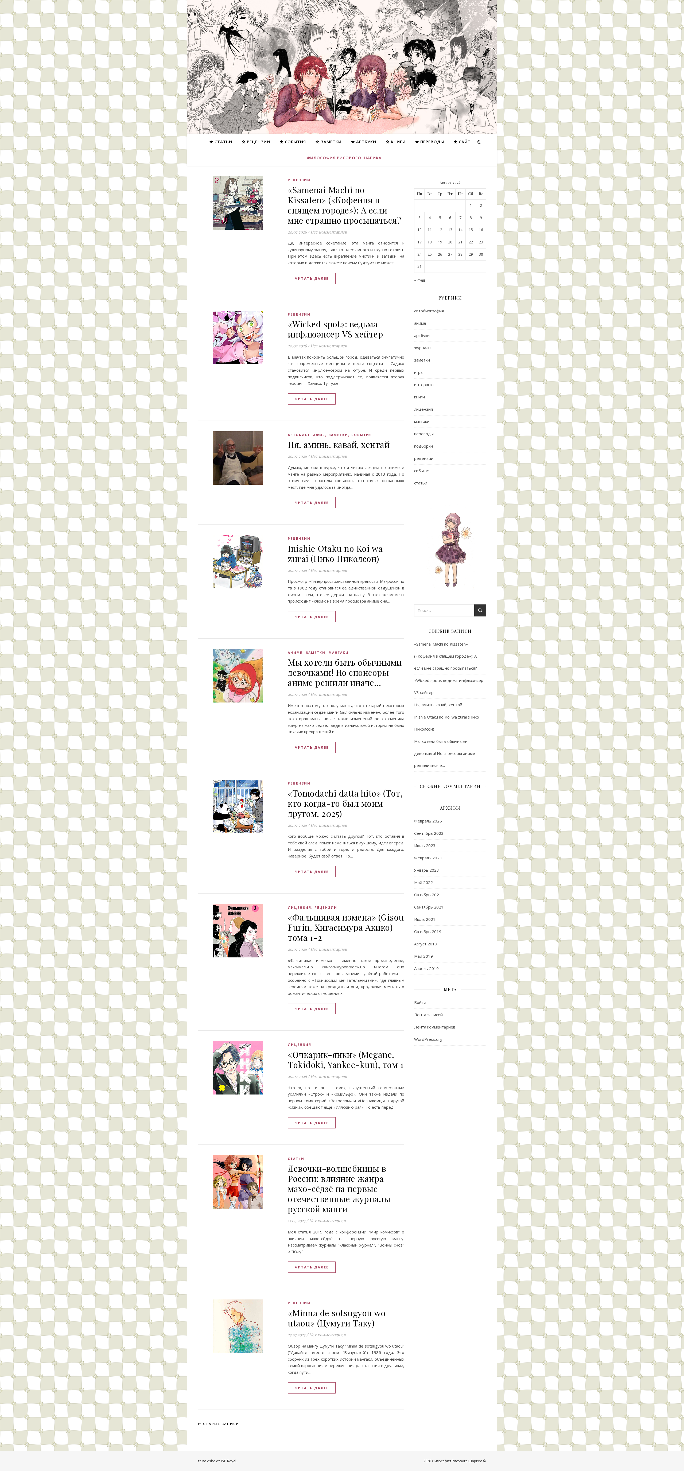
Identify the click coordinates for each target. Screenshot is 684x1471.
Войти (420, 1002)
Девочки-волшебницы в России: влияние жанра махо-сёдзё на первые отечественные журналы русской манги (339, 1188)
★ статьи (220, 141)
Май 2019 (423, 956)
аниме (295, 652)
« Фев (419, 280)
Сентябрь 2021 (429, 907)
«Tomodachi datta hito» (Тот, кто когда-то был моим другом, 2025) (345, 803)
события (361, 435)
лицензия (299, 907)
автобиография (306, 435)
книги (419, 396)
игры (418, 372)
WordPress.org (428, 1039)
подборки (423, 446)
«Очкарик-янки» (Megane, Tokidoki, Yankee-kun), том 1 (345, 1059)
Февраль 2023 (428, 857)
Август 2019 (425, 943)
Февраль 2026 (428, 821)
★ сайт (462, 141)
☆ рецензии (256, 141)
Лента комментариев (434, 1027)
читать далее (312, 278)
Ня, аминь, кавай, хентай (339, 444)
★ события (293, 141)
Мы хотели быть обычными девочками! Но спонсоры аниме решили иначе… (345, 672)
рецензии (299, 180)
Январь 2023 (426, 870)
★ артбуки (363, 141)
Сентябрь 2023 (429, 833)
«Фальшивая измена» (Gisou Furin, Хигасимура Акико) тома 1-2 (346, 927)
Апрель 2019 (426, 968)
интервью (424, 384)
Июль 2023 (425, 845)
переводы (424, 433)
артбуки (422, 335)
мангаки (339, 652)
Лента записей (428, 1014)
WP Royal (228, 1460)
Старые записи (220, 1423)
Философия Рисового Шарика (344, 157)
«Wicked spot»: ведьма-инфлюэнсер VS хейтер (335, 329)
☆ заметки (328, 141)
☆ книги (396, 141)
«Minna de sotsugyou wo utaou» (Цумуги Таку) (337, 1318)
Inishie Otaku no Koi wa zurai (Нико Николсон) (335, 553)
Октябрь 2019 (427, 931)
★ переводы (429, 141)
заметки (338, 435)
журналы (422, 347)
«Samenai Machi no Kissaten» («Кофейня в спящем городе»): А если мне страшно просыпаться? (344, 205)
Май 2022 (423, 882)
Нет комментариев (328, 232)
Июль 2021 (425, 919)
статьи (296, 1158)
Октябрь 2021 (427, 894)
